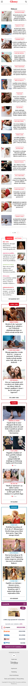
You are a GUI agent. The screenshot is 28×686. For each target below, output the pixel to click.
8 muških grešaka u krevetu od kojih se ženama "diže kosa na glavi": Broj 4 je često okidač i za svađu (19, 140)
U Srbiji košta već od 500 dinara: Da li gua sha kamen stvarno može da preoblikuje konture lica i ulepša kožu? (9, 258)
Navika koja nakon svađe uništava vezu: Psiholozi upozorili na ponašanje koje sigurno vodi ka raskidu (20, 31)
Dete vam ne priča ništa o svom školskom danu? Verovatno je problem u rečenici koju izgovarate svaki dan (9, 269)
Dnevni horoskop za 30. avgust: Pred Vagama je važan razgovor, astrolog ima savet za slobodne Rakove (14, 559)
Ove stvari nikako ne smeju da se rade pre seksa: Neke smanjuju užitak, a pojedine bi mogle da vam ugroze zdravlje (19, 126)
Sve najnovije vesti (14, 299)
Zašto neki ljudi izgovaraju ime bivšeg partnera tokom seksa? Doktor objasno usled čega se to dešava (19, 113)
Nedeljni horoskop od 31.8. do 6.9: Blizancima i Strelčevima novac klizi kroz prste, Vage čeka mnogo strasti (14, 531)
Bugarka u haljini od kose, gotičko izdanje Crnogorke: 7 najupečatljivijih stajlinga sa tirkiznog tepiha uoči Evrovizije (14, 458)
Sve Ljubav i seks (14, 397)
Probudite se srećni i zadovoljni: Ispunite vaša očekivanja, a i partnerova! (20, 194)
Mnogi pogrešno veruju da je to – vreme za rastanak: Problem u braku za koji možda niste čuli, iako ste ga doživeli (14, 357)
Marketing (14, 672)
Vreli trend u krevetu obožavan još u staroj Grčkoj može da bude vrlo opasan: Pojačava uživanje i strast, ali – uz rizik (20, 72)
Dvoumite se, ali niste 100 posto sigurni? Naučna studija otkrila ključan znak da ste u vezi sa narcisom (19, 153)
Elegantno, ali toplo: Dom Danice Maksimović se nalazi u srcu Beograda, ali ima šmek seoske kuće (9, 246)
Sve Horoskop (14, 598)
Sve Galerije (14, 502)
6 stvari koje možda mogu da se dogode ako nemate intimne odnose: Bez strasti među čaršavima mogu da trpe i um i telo (20, 181)
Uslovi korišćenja (14, 675)
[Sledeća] (17, 232)
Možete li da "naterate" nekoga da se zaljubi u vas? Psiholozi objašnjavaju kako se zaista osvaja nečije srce (14, 328)
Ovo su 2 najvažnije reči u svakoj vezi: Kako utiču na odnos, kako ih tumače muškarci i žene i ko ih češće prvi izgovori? (14, 387)
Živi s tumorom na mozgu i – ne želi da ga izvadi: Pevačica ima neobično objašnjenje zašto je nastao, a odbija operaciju (9, 292)
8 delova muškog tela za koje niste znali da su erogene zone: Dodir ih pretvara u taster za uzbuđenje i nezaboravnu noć (19, 44)
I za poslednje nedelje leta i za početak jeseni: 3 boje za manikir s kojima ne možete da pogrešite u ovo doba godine (9, 280)
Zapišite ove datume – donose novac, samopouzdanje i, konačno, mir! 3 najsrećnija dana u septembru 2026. (14, 588)
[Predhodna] (10, 232)
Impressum (14, 668)
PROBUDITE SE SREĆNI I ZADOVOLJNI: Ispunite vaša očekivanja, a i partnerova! (19, 204)
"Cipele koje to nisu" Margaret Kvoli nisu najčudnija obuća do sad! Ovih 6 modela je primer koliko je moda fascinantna (14, 428)
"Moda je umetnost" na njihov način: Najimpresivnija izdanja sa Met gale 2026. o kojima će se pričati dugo (14, 490)
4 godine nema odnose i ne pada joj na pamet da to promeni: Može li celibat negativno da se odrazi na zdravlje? (19, 85)
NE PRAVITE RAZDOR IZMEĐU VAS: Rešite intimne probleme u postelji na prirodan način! (19, 221)
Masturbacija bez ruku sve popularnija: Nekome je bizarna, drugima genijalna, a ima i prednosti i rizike (19, 17)
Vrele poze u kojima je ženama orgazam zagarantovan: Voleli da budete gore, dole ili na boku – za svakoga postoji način (20, 99)
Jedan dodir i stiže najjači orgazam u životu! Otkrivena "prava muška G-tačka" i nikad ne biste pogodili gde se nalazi (19, 58)
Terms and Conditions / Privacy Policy (14, 678)
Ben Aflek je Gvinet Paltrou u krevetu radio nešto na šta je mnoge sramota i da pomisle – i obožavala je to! (20, 167)
